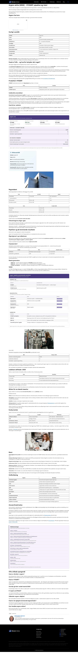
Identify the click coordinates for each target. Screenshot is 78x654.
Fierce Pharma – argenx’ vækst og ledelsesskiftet (19, 548)
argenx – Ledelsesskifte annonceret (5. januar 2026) (20, 539)
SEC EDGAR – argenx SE (14, 554)
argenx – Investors (13, 530)
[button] (68, 2)
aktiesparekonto (51, 403)
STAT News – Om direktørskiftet (16, 545)
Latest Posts (14, 613)
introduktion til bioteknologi (49, 78)
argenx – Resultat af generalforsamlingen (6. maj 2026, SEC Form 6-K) (23, 542)
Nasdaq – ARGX (13, 557)
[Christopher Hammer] (11, 621)
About (10, 613)
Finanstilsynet (51, 520)
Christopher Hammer (19, 615)
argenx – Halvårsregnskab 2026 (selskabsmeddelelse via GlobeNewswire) (23, 536)
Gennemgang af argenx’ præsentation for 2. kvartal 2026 (20, 551)
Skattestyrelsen (47, 515)
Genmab (15, 429)
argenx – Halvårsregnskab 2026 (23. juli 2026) (18, 533)
